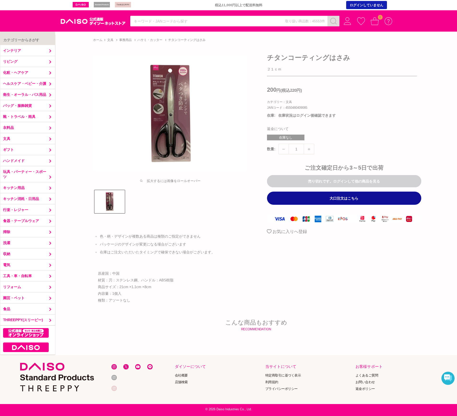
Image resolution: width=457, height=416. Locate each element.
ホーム (97, 40)
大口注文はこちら (344, 198)
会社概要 (181, 375)
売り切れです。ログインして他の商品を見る (344, 181)
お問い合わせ (365, 382)
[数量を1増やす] (309, 149)
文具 (110, 40)
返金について (278, 129)
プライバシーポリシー (281, 388)
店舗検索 (181, 382)
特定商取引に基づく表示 (283, 375)
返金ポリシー (365, 388)
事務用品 (125, 40)
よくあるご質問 (367, 375)
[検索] (333, 21)
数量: (271, 149)
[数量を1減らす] (284, 149)
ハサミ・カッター (149, 40)
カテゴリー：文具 (279, 102)
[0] (375, 21)
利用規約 (271, 382)
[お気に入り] (361, 21)
